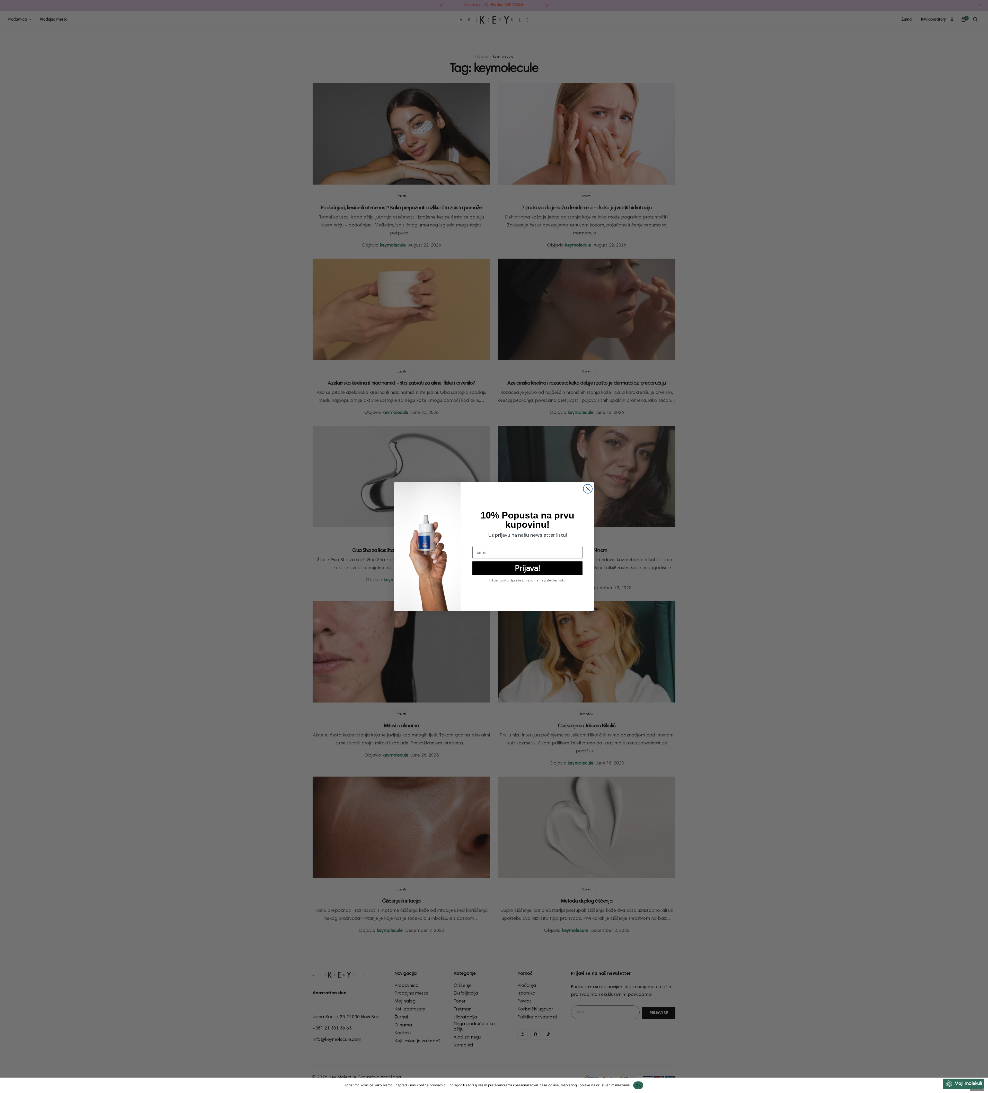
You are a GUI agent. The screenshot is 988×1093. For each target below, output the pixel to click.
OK (638, 1085)
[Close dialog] (587, 488)
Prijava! (527, 568)
